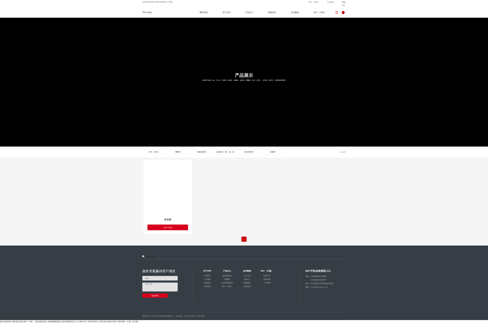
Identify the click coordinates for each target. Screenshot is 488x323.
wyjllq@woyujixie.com (319, 287)
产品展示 (244, 75)
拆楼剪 (273, 152)
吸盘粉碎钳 (201, 152)
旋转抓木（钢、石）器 (225, 152)
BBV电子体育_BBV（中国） (23, 321)
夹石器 (167, 219)
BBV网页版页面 (54, 321)
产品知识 (330, 2)
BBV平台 (82, 321)
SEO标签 (201, 316)
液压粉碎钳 (249, 152)
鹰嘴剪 (178, 152)
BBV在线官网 (5, 321)
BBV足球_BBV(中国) (108, 321)
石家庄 (193, 316)
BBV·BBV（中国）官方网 (128, 321)
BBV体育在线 (41, 321)
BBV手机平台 (93, 321)
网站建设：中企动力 (183, 316)
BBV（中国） (314, 2)
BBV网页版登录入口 (70, 321)
